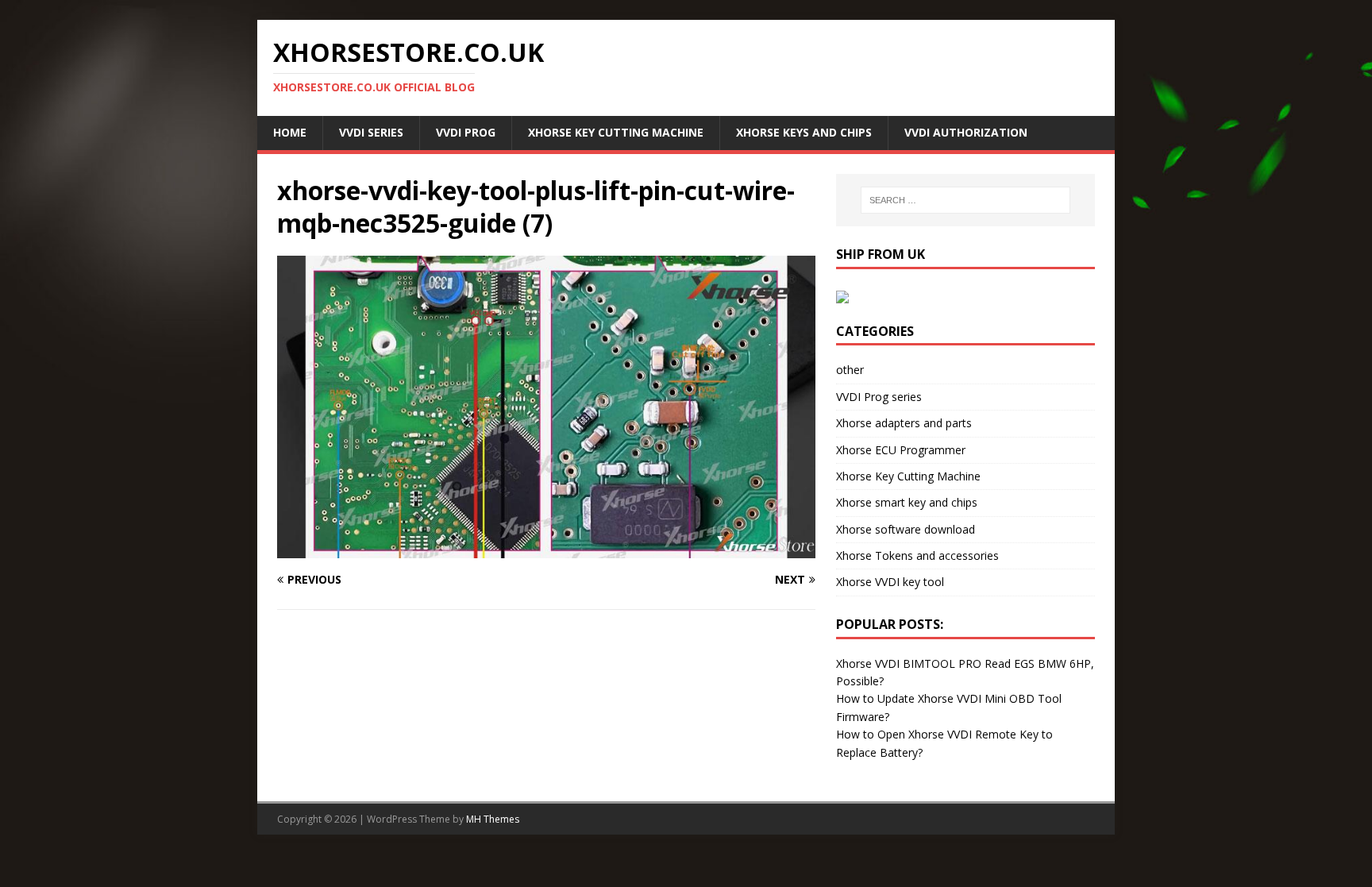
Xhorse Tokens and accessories (917, 555)
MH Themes (492, 819)
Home (289, 132)
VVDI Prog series (879, 396)
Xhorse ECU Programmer (900, 449)
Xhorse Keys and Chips (804, 132)
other (850, 369)
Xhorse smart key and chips (906, 502)
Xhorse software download (905, 529)
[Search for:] (965, 200)
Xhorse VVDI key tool (890, 581)
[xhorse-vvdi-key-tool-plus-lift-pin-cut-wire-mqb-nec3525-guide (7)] (546, 549)
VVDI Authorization (965, 132)
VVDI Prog (465, 132)
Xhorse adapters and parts (904, 422)
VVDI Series (371, 132)
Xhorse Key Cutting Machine (615, 132)
